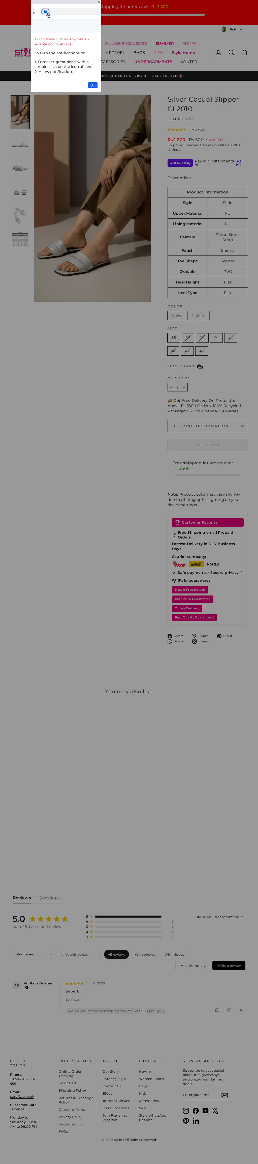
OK (93, 85)
